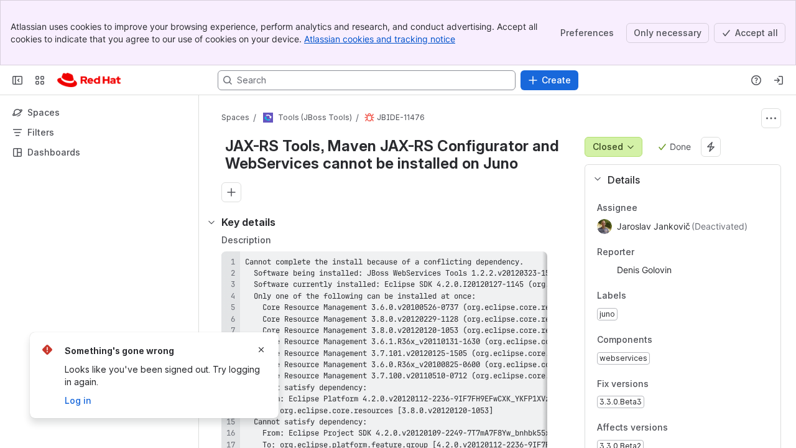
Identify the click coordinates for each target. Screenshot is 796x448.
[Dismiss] (261, 349)
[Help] (756, 80)
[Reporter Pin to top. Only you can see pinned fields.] (644, 252)
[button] (678, 180)
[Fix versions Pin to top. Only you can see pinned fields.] (676, 384)
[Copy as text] (532, 265)
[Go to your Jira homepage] (89, 80)
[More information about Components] (665, 340)
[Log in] (779, 80)
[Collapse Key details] (211, 222)
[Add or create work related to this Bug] (231, 192)
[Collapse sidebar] (17, 80)
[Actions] (771, 118)
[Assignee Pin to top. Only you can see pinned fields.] (647, 208)
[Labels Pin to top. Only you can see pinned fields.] (636, 296)
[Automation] (711, 147)
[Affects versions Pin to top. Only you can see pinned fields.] (695, 428)
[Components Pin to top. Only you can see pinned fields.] (680, 340)
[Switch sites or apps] (40, 80)
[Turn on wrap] (510, 265)
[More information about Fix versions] (661, 385)
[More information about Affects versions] (680, 429)
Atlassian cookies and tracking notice (379, 39)
